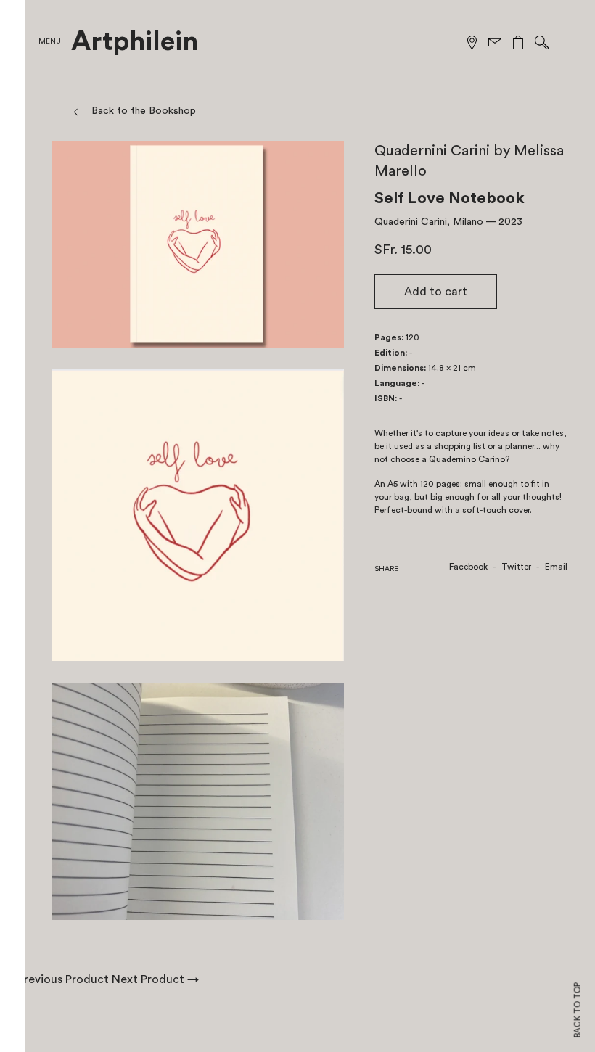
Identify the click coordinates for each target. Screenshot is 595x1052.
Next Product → (155, 979)
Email (556, 566)
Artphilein (134, 42)
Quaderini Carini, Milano (428, 222)
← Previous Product (56, 979)
